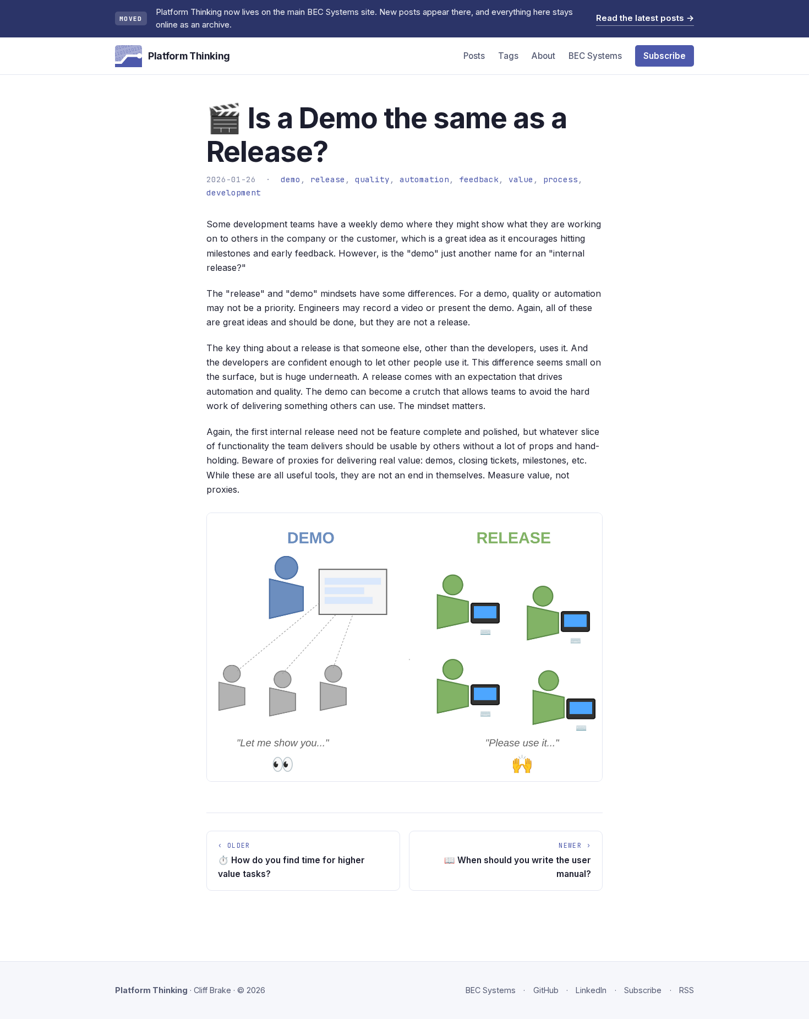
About (543, 56)
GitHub (546, 990)
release (327, 179)
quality (372, 179)
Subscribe (664, 56)
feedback (479, 179)
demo (290, 179)
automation (424, 179)
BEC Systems (595, 56)
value (521, 179)
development (233, 192)
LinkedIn (591, 990)
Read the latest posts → (645, 18)
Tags (508, 56)
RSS (686, 990)
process (560, 179)
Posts (474, 56)
